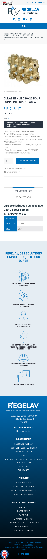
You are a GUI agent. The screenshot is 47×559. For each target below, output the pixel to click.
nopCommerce (28, 545)
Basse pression (23, 482)
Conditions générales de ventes (23, 523)
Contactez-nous (23, 197)
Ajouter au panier (27, 161)
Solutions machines (23, 494)
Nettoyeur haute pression (23, 490)
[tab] (23, 191)
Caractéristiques (23, 191)
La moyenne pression (23, 486)
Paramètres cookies (23, 530)
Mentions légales (23, 526)
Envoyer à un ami (14, 172)
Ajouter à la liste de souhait (18, 168)
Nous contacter (23, 431)
